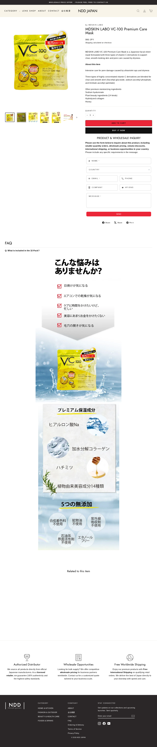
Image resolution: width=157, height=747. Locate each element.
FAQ (69, 721)
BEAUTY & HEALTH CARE (48, 716)
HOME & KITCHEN (45, 708)
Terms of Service (75, 729)
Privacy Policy (73, 733)
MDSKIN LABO (96, 25)
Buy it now (118, 130)
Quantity (90, 111)
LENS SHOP (29, 10)
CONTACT (53, 10)
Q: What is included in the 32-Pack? (22, 251)
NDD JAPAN (87, 10)
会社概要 (66, 10)
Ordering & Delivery (76, 725)
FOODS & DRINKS (45, 721)
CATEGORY (11, 10)
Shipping (88, 43)
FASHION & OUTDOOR (47, 712)
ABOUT (42, 10)
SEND (118, 214)
